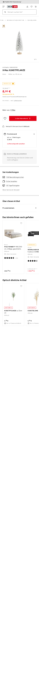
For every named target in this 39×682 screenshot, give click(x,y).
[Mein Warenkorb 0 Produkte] (36, 7)
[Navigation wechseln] (3, 7)
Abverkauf (7, 83)
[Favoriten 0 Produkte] (31, 7)
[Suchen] (5, 12)
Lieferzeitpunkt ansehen (16, 144)
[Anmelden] (27, 7)
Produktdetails (8, 208)
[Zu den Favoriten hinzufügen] (4, 118)
